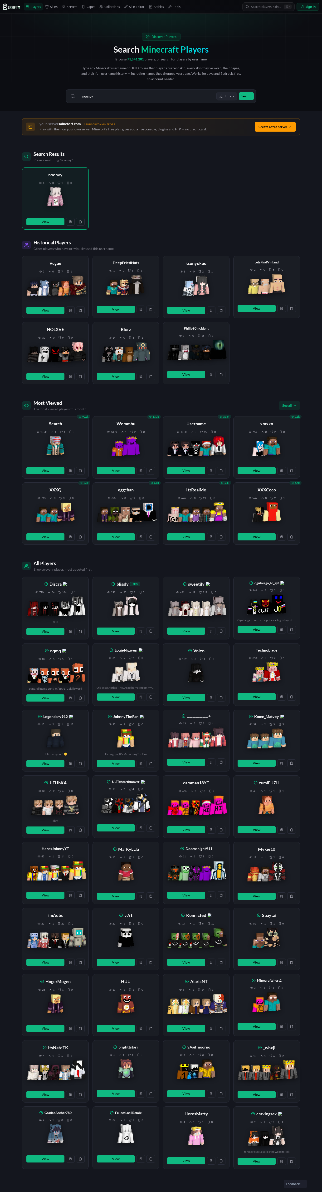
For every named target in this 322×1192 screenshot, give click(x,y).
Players (36, 7)
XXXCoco (267, 489)
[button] (55, 198)
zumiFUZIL (269, 782)
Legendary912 (55, 716)
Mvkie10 (266, 849)
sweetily (196, 584)
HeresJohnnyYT (55, 848)
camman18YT (196, 782)
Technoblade (267, 650)
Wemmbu (126, 423)
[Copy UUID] (80, 222)
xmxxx (266, 423)
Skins (54, 7)
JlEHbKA (58, 782)
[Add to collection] (70, 222)
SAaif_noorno (198, 1047)
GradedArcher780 (58, 1113)
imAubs (55, 915)
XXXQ (55, 489)
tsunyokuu (196, 263)
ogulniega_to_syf (266, 583)
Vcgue (55, 263)
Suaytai (269, 915)
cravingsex (266, 1113)
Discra (55, 584)
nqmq (55, 650)
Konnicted (196, 915)
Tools (177, 7)
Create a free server (273, 127)
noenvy (55, 174)
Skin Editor (136, 7)
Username (196, 423)
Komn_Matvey (266, 716)
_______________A (199, 716)
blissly (123, 584)
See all (287, 405)
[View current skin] (55, 197)
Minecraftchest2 (269, 980)
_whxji (269, 1047)
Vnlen (199, 650)
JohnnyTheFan (125, 716)
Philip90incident (196, 328)
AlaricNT (199, 981)
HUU (126, 981)
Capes (91, 7)
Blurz (126, 329)
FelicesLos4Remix (128, 1113)
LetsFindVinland (266, 262)
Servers (72, 7)
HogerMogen (58, 981)
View (45, 222)
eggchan (126, 489)
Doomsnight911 (198, 848)
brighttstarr (128, 1047)
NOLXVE (55, 329)
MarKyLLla (128, 849)
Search (55, 423)
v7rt (128, 915)
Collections (112, 7)
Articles (159, 7)
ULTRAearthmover (126, 782)
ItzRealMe (196, 489)
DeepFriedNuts (126, 262)
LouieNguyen (126, 650)
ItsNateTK (58, 1047)
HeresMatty (196, 1113)
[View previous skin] (33, 288)
